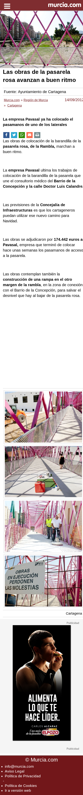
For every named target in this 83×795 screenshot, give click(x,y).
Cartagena (74, 613)
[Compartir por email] (29, 135)
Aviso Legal (14, 771)
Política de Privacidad (23, 776)
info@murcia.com (19, 766)
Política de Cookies (21, 786)
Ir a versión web (18, 790)
